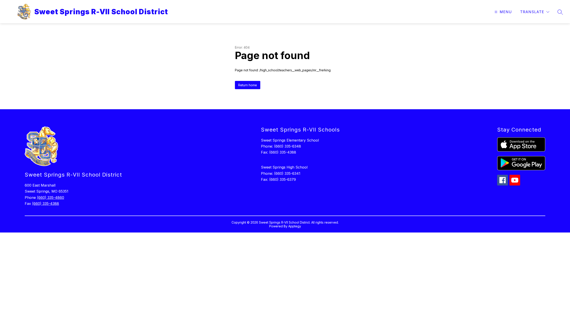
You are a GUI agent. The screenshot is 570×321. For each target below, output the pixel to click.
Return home (247, 85)
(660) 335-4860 (50, 197)
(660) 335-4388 (45, 203)
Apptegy (294, 226)
